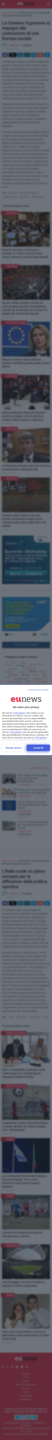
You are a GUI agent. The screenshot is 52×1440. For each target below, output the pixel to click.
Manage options (14, 748)
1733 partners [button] (19, 713)
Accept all (38, 748)
